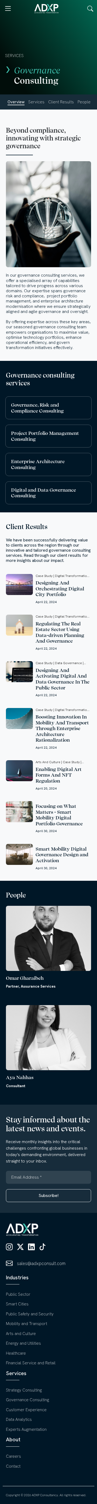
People (84, 102)
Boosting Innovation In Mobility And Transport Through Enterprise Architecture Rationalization (62, 728)
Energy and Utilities (23, 1343)
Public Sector (18, 1294)
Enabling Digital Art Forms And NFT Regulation (59, 775)
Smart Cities (17, 1304)
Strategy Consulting (24, 1390)
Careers (13, 1456)
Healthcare (16, 1353)
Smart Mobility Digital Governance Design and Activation (62, 854)
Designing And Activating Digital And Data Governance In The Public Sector (62, 679)
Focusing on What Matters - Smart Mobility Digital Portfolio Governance (59, 814)
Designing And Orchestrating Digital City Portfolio (60, 588)
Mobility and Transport (26, 1323)
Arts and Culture (21, 1333)
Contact (13, 1466)
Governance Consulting (27, 1400)
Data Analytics (19, 1419)
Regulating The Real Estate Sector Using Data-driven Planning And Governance (60, 632)
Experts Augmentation (26, 1429)
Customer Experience (26, 1410)
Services (36, 102)
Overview (16, 102)
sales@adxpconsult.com (41, 1263)
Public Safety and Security (30, 1314)
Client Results (61, 102)
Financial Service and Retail (31, 1363)
